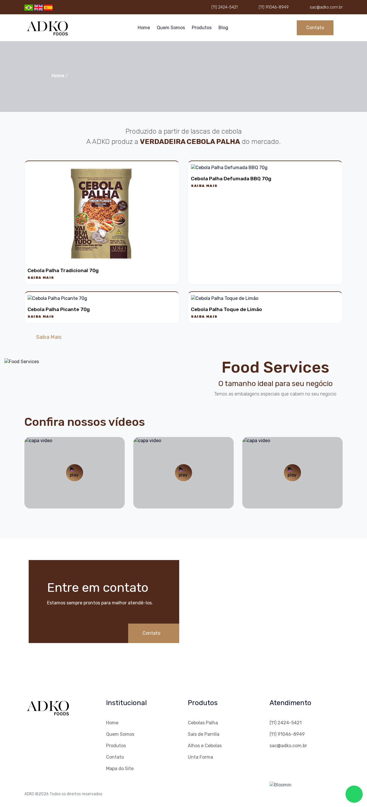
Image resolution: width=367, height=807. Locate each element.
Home (144, 27)
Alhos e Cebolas (205, 745)
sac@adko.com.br (326, 7)
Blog (223, 27)
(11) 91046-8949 (274, 7)
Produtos (202, 27)
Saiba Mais (41, 278)
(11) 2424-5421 (224, 7)
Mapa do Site (120, 768)
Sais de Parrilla (203, 734)
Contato (315, 27)
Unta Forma (200, 757)
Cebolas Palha (203, 722)
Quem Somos (171, 27)
